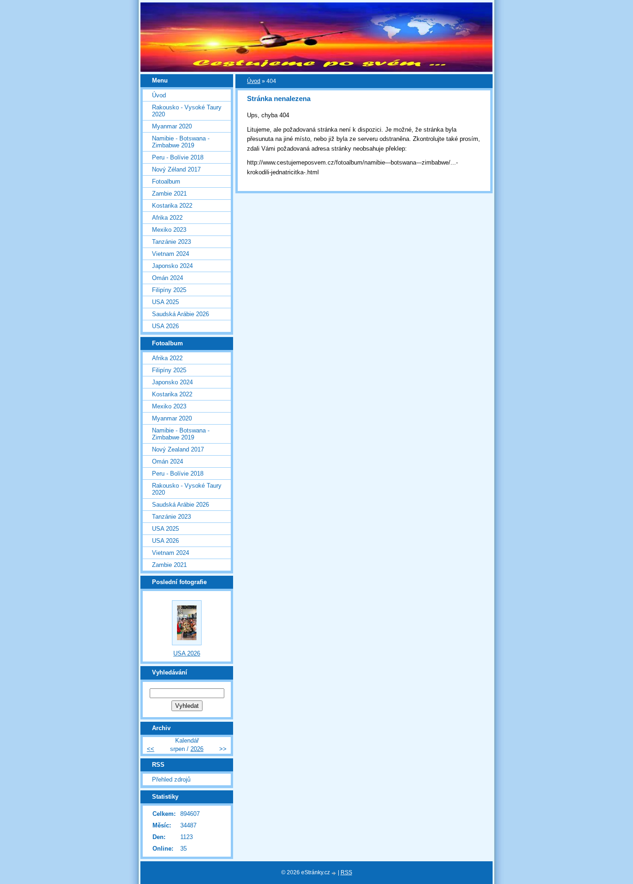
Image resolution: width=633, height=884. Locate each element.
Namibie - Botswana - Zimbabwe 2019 (180, 142)
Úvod (253, 81)
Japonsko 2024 (172, 265)
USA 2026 (165, 326)
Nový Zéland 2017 (176, 169)
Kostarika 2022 (172, 205)
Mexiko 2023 (169, 229)
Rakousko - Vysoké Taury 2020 (187, 111)
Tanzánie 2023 (171, 241)
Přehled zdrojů (171, 779)
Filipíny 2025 (169, 289)
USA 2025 (165, 302)
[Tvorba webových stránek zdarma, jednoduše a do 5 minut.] (334, 873)
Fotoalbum (166, 181)
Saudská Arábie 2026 (180, 314)
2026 (196, 748)
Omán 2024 (167, 277)
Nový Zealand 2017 (178, 449)
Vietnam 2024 (170, 253)
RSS (346, 872)
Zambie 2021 (169, 193)
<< (150, 748)
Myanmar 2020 (172, 126)
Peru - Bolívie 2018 (177, 157)
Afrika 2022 (167, 217)
